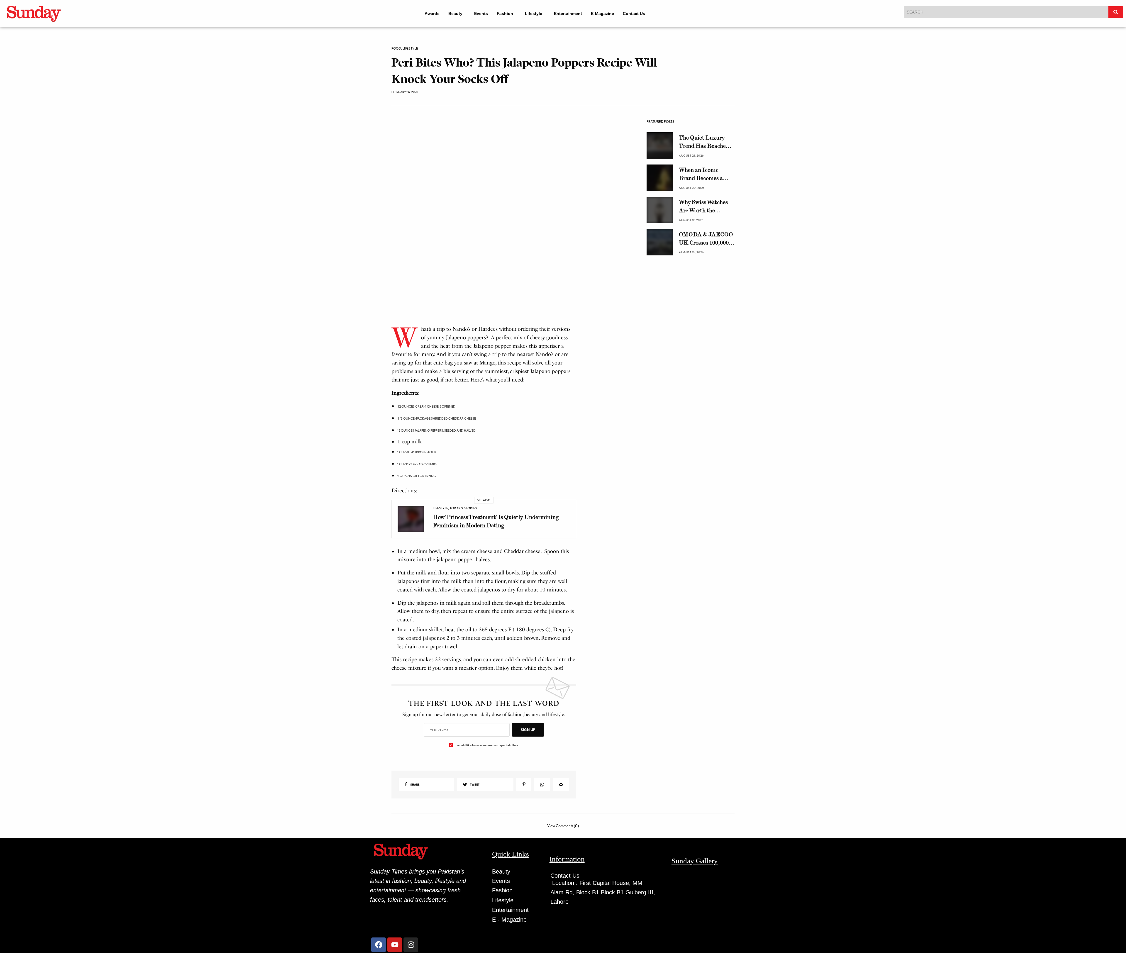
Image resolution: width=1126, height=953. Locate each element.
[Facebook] (378, 944)
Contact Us (638, 13)
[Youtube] (394, 944)
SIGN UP (528, 730)
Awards (428, 13)
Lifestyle (535, 13)
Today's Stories (463, 508)
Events (480, 13)
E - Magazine (509, 919)
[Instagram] (410, 944)
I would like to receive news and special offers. (487, 745)
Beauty (452, 13)
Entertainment (572, 13)
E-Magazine (606, 13)
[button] (454, 13)
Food (396, 48)
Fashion (504, 13)
